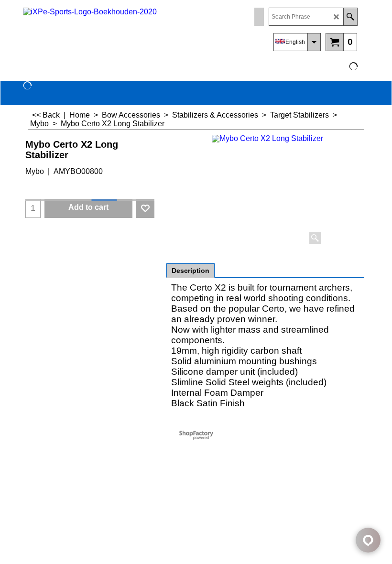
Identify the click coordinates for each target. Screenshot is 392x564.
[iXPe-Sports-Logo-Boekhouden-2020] (106, 31)
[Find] (350, 16)
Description (190, 270)
